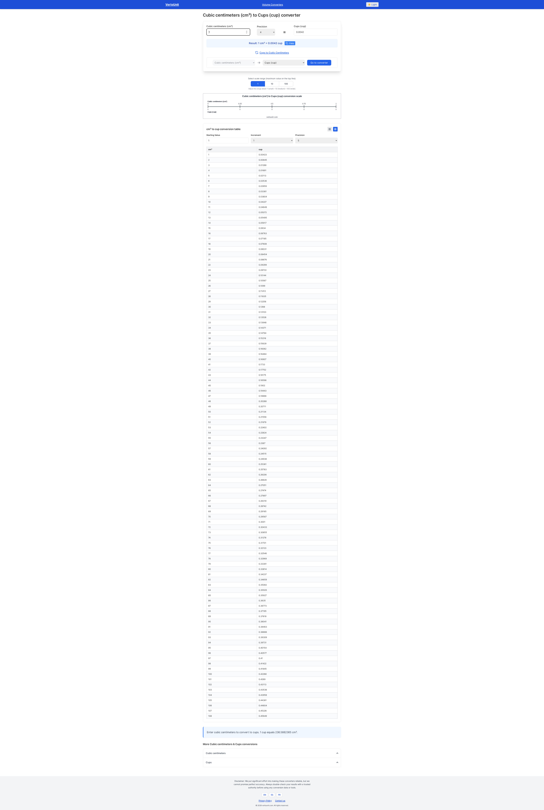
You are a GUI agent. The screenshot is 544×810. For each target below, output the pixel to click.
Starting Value (213, 135)
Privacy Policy (265, 800)
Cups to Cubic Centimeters (274, 52)
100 (286, 84)
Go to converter (319, 62)
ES (272, 795)
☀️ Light (372, 4)
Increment (256, 135)
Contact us (280, 800)
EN (265, 795)
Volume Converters (272, 4)
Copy (291, 43)
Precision (300, 135)
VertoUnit (172, 4)
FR (279, 795)
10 (272, 84)
